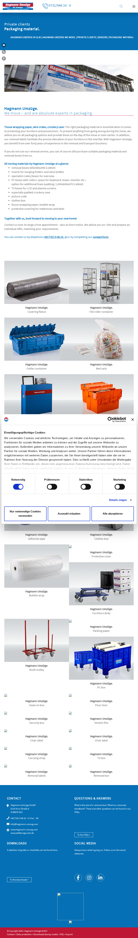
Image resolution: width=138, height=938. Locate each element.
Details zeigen (118, 500)
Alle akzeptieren (113, 513)
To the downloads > (19, 879)
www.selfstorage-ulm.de (22, 832)
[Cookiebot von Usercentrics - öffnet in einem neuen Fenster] (110, 419)
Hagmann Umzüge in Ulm (25, 37)
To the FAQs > (83, 834)
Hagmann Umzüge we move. (58, 37)
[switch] (52, 487)
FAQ (62, 934)
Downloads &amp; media (45, 934)
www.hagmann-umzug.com (24, 829)
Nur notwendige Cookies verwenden (25, 513)
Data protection (24, 934)
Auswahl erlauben (69, 513)
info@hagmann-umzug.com (24, 824)
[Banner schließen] (132, 419)
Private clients (86, 37)
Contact (11, 934)
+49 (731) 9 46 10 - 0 (19, 818)
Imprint (69, 934)
